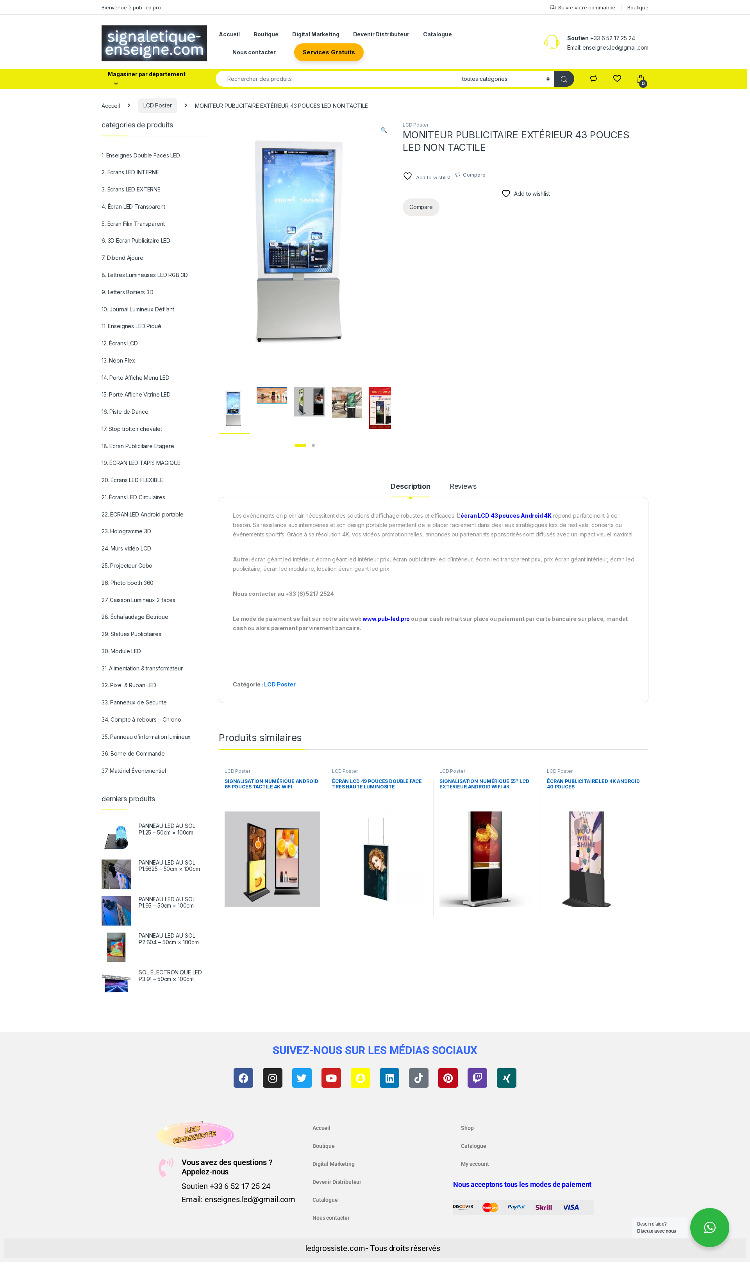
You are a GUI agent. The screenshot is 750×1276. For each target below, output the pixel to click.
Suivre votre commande (586, 7)
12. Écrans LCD (120, 343)
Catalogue (437, 34)
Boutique (637, 7)
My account (475, 1164)
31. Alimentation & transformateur (142, 668)
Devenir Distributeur (381, 34)
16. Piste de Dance (125, 411)
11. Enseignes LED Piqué (131, 326)
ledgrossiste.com (335, 1248)
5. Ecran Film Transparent (133, 223)
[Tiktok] (419, 1078)
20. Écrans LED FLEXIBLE (132, 480)
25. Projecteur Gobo (127, 565)
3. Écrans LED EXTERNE (131, 189)
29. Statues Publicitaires (131, 634)
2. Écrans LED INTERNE (130, 172)
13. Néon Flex (118, 360)
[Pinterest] (448, 1078)
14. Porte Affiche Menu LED (135, 377)
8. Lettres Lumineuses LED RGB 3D (145, 275)
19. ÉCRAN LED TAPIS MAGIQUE (141, 462)
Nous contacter (254, 52)
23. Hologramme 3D (126, 531)
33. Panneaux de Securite (134, 702)
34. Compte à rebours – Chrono (141, 719)
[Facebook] (243, 1078)
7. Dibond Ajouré (122, 257)
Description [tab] (410, 486)
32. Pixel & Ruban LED (129, 685)
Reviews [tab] (463, 486)
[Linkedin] (389, 1078)
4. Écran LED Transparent (133, 206)
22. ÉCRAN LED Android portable (143, 514)
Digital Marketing (315, 34)
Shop (467, 1128)
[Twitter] (302, 1078)
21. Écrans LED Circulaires (133, 497)
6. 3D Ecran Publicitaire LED (136, 240)
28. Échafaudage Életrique (135, 616)
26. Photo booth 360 (128, 582)
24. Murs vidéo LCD (126, 548)
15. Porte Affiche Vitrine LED (136, 394)
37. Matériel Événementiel (134, 770)
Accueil (229, 34)
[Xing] (506, 1078)
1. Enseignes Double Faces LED (141, 155)
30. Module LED (121, 651)
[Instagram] (272, 1078)
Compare (474, 175)
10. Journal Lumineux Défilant (138, 309)
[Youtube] (331, 1078)
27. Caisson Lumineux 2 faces (138, 600)
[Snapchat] (360, 1078)
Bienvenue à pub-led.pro (131, 7)
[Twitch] (477, 1078)
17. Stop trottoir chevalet (132, 428)
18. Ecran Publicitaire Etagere (138, 446)
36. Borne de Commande (133, 753)
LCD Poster (157, 105)
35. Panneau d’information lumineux (146, 736)
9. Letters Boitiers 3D (128, 292)
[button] (383, 130)
